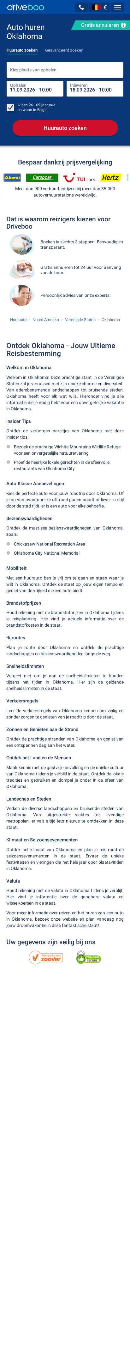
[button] (81, 7)
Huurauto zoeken (65, 128)
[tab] (22, 48)
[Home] (26, 7)
